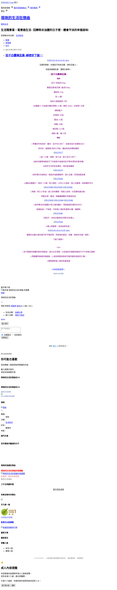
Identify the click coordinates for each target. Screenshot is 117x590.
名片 (7, 46)
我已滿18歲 (5, 585)
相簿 (7, 40)
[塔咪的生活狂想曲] (2, 394)
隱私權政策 (71, 558)
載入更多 (5, 323)
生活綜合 (19, 36)
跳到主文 (4, 24)
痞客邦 (13, 306)
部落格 (8, 43)
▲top (3, 319)
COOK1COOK (7, 517)
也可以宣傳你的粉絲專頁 (8, 396)
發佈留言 (5, 338)
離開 (13, 585)
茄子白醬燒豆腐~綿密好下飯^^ (24, 55)
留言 (19, 306)
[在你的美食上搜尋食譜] (9, 527)
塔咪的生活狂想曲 (15, 18)
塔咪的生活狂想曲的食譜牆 (12, 471)
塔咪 (3, 293)
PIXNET (41, 558)
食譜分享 (18, 312)
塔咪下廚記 (19, 315)
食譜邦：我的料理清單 (10, 476)
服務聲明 (80, 558)
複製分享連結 (6, 479)
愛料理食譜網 (58, 489)
